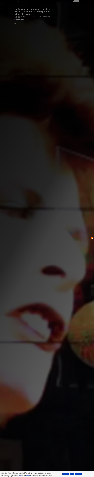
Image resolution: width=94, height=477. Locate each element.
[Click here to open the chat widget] (92, 238)
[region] (47, 474)
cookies (20, 475)
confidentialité (28, 475)
